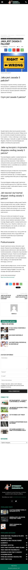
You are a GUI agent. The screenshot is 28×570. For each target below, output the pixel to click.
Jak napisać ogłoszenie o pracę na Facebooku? (18, 408)
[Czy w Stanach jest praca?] (4, 416)
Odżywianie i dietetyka (7, 545)
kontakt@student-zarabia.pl (19, 497)
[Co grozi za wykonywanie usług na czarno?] (4, 424)
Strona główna (4, 35)
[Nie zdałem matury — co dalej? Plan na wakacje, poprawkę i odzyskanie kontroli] (4, 402)
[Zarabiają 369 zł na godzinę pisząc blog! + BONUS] (4, 519)
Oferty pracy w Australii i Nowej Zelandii (12, 547)
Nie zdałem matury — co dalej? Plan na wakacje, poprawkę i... (18, 401)
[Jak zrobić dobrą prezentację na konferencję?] (4, 344)
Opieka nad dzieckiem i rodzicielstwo (11, 557)
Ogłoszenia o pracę (6, 538)
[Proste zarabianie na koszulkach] (3, 526)
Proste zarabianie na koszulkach (15, 525)
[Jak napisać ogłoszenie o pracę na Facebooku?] (4, 409)
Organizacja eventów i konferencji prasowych (15, 38)
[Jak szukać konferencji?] (4, 336)
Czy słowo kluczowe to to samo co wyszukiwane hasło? (17, 429)
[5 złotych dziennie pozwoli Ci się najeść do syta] (4, 511)
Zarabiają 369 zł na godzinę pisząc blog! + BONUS (17, 517)
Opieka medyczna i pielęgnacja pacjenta (12, 536)
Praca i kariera (3, 38)
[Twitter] (16, 501)
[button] (26, 2)
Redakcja (5, 46)
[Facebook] (12, 501)
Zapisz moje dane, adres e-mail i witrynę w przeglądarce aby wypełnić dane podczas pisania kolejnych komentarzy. (12, 385)
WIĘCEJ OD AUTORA (8, 324)
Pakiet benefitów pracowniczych (10, 550)
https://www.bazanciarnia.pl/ (7, 277)
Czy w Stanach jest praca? (17, 415)
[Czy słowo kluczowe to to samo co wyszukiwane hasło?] (4, 431)
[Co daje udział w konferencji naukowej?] (4, 329)
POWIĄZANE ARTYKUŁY (9, 321)
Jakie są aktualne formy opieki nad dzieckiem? (6, 297)
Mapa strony (14, 565)
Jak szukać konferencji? (16, 335)
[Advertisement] (14, 19)
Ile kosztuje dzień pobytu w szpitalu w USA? (21, 297)
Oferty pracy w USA (6, 559)
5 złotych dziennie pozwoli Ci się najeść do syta (17, 510)
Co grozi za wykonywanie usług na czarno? (18, 422)
